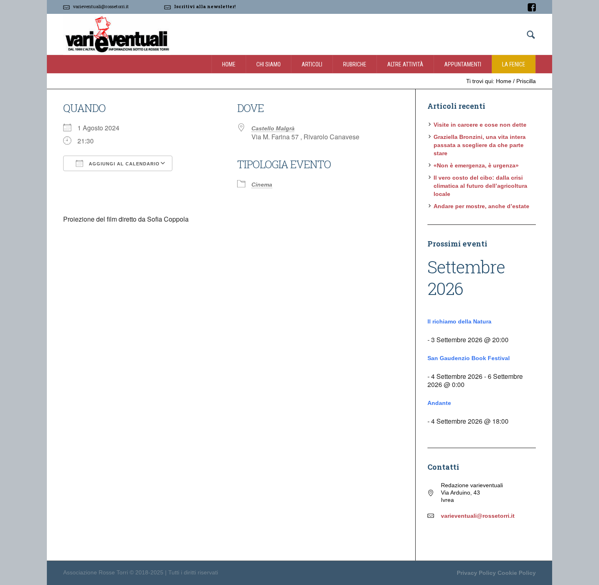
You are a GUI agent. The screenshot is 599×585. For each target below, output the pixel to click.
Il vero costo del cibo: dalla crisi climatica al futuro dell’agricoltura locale (480, 185)
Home (503, 81)
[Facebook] (532, 7)
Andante (439, 403)
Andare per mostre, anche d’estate (481, 206)
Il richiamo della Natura (459, 321)
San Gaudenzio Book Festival (468, 358)
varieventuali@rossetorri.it (101, 6)
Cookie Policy (517, 573)
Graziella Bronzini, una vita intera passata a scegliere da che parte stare (480, 145)
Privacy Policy (476, 573)
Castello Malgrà (273, 128)
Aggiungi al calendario (123, 163)
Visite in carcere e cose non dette (480, 124)
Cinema (261, 184)
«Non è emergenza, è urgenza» (476, 165)
